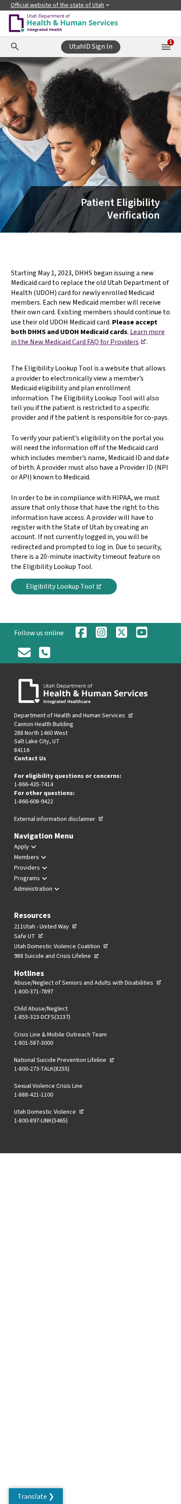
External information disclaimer (59, 819)
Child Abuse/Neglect (41, 1008)
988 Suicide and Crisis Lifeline (56, 956)
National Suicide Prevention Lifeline (64, 1060)
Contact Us (30, 758)
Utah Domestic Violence (49, 1112)
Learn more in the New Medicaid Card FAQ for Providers (88, 336)
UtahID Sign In (90, 46)
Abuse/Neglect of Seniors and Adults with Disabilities (88, 983)
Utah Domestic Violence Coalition (61, 946)
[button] (36, 1496)
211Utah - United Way (45, 926)
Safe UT (28, 936)
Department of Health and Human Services (74, 715)
